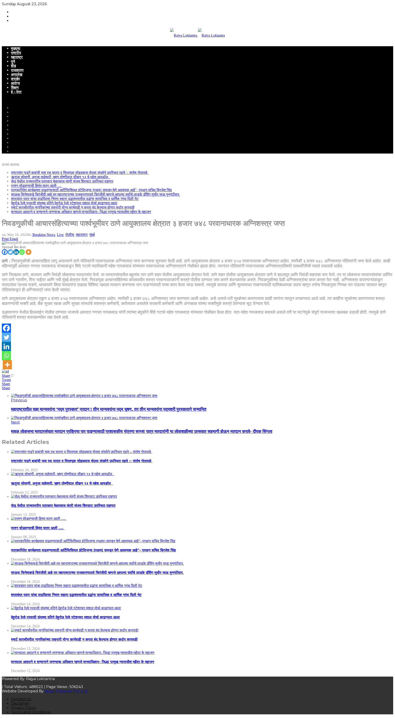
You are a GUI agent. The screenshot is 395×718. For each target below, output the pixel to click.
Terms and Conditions (31, 712)
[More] (28, 252)
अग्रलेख (16, 74)
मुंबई (92, 235)
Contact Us (21, 699)
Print (5, 239)
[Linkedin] (16, 252)
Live (60, 235)
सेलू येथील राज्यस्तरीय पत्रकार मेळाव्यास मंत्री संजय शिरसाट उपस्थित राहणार (62, 181)
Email (14, 239)
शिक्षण (15, 87)
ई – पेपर (16, 92)
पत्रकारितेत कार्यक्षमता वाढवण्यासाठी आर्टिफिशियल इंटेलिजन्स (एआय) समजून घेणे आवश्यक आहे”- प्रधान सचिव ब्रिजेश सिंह (91, 190)
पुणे (13, 61)
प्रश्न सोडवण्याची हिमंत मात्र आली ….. (36, 186)
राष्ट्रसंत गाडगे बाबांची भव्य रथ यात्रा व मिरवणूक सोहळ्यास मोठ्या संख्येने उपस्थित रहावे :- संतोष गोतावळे (79, 172)
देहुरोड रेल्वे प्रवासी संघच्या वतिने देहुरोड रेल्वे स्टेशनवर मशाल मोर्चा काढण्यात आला (64, 203)
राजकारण (17, 70)
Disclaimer (20, 703)
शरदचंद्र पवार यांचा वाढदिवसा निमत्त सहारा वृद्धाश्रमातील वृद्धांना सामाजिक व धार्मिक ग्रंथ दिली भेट (75, 199)
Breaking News (43, 235)
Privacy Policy (23, 708)
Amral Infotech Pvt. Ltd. (66, 691)
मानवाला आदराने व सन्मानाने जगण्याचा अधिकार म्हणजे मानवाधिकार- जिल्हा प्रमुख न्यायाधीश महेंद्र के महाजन (81, 212)
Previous (19, 400)
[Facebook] (5, 252)
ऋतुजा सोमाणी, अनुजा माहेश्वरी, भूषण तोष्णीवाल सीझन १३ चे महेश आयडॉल (60, 177)
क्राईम (15, 79)
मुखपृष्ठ (15, 48)
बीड (13, 66)
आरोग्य (15, 83)
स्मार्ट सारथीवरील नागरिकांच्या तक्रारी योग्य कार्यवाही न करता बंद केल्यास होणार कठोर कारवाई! (72, 207)
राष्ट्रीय (16, 53)
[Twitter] (10, 252)
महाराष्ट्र (17, 57)
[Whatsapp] (22, 252)
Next (15, 422)
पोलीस (69, 235)
